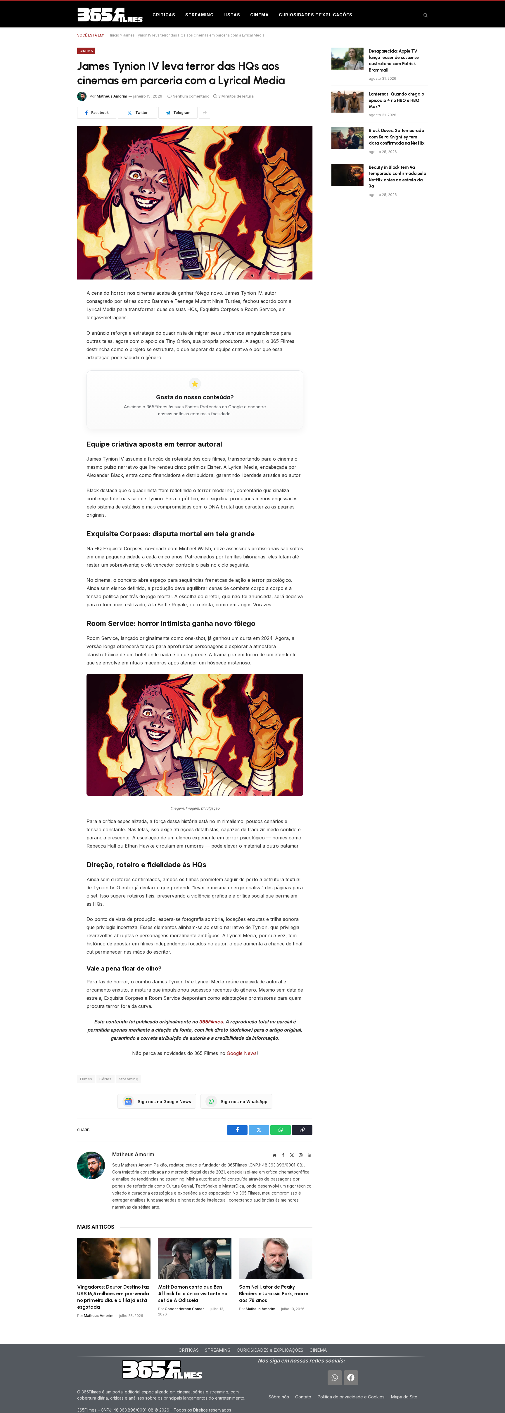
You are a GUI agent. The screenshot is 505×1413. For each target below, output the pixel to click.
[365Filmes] (110, 15)
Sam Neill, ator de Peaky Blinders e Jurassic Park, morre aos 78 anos (273, 1293)
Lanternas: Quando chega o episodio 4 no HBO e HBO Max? (396, 100)
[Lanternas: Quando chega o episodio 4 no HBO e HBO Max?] (347, 102)
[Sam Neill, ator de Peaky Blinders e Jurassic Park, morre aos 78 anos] (275, 1258)
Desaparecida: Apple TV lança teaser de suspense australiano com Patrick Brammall (393, 60)
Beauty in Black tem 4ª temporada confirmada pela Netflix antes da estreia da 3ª (397, 177)
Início (114, 35)
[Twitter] (57, 323)
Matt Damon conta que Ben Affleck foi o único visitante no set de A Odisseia (192, 1293)
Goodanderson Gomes (185, 1309)
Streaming (199, 14)
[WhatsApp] (57, 353)
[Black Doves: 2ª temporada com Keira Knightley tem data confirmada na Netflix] (347, 138)
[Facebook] (57, 308)
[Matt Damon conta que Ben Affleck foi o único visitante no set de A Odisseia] (194, 1258)
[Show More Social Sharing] (204, 113)
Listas (232, 14)
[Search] (425, 15)
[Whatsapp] (335, 1377)
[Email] (57, 368)
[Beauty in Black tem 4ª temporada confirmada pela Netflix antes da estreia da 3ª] (347, 175)
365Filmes (211, 1022)
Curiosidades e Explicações (315, 14)
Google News (242, 1053)
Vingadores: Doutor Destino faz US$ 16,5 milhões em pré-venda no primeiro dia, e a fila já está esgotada (113, 1297)
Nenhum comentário (191, 96)
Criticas (164, 14)
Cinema (259, 14)
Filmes (86, 1079)
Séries (105, 1079)
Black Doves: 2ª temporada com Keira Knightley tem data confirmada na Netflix (396, 137)
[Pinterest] (57, 338)
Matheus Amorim (112, 96)
